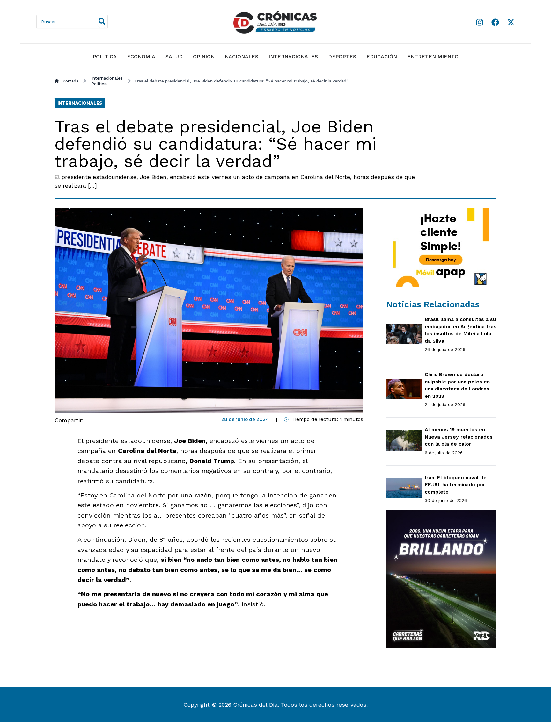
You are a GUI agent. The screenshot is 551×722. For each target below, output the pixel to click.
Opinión (204, 57)
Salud (174, 57)
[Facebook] (495, 22)
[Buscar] (102, 21)
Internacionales (293, 57)
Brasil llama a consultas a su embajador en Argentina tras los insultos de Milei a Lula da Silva (460, 330)
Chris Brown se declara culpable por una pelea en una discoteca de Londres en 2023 (457, 385)
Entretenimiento (433, 57)
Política (105, 57)
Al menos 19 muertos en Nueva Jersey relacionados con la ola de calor (459, 436)
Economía (141, 57)
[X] (511, 22)
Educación (381, 57)
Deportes (342, 57)
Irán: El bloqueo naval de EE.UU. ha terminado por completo (456, 485)
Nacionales (241, 57)
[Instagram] (479, 22)
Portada (70, 80)
